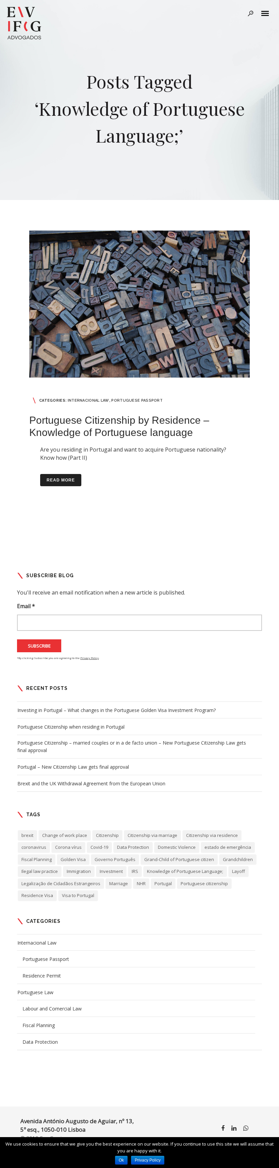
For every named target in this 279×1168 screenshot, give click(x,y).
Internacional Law (88, 400)
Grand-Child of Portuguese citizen (179, 859)
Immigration (79, 871)
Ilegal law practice (39, 871)
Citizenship (107, 835)
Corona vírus (68, 847)
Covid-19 (99, 847)
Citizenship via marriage (152, 835)
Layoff (238, 871)
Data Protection (133, 847)
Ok (121, 1160)
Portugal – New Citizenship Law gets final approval (73, 767)
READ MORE (61, 480)
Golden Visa (73, 859)
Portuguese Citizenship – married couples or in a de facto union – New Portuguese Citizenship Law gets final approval (131, 746)
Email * (26, 606)
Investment (111, 871)
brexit (27, 835)
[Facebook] (223, 1129)
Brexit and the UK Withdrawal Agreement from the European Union (91, 783)
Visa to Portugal (78, 895)
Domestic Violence (177, 847)
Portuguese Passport (137, 400)
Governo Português (115, 859)
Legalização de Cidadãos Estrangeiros (60, 883)
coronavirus (33, 847)
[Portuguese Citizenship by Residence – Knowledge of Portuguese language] (139, 304)
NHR (141, 883)
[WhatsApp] (246, 1129)
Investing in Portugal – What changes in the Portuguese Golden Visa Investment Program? (116, 710)
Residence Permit (41, 975)
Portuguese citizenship (204, 883)
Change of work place (64, 835)
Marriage (118, 883)
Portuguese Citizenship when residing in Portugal (71, 727)
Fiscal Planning (36, 859)
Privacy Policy (89, 658)
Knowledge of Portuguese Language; (185, 871)
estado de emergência (227, 847)
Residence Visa (37, 895)
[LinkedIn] (234, 1129)
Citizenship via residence (212, 835)
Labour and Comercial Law (52, 1008)
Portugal (163, 883)
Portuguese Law (35, 992)
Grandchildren (238, 859)
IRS (135, 871)
